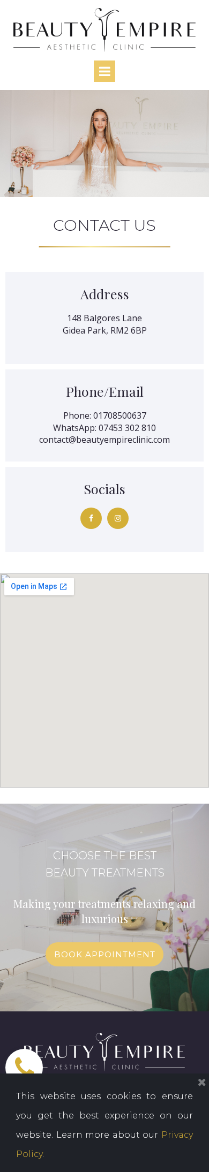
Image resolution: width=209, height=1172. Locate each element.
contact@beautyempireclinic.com (104, 439)
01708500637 (119, 415)
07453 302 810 (127, 428)
